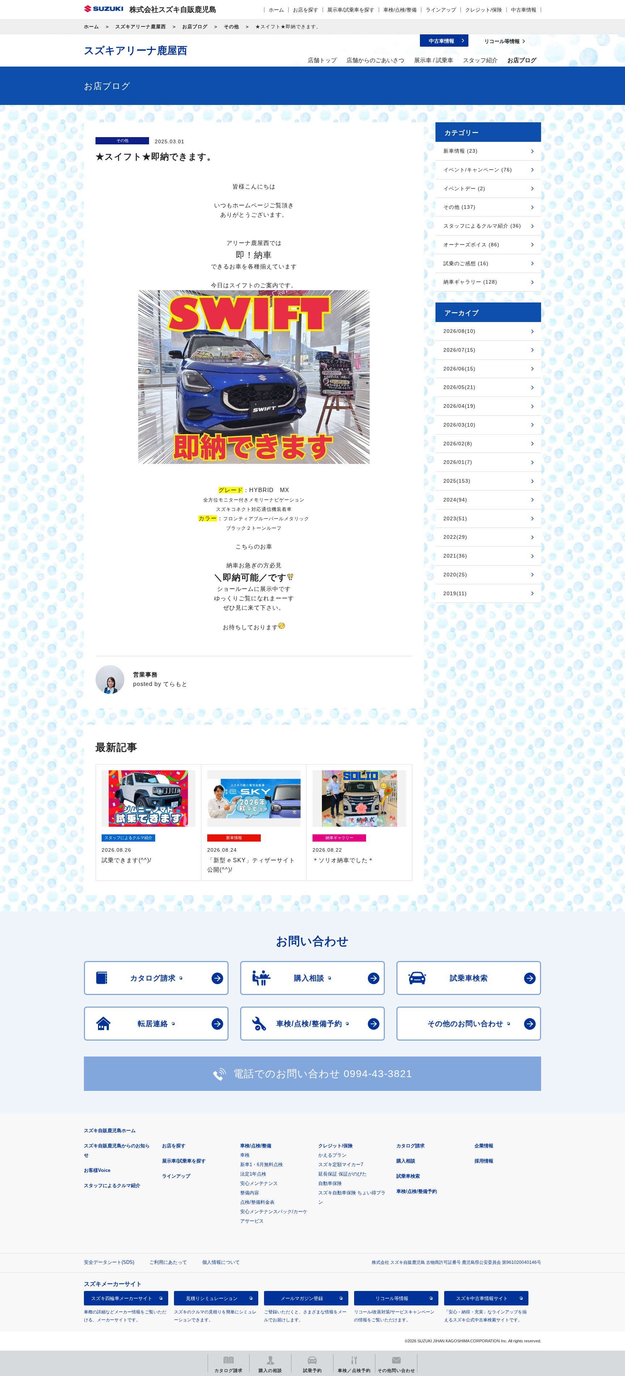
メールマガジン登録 (302, 1298)
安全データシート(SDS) (109, 1262)
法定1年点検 (253, 1174)
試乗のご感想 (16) (466, 263)
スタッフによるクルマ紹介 (112, 1185)
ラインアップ (441, 9)
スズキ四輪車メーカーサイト (121, 1298)
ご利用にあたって (168, 1262)
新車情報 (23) (460, 151)
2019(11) (455, 593)
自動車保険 (330, 1183)
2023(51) (455, 518)
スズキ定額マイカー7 (340, 1164)
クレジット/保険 (483, 9)
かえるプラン (332, 1155)
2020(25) (455, 574)
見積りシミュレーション (212, 1298)
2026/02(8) (457, 443)
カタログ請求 (410, 1145)
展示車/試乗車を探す (350, 9)
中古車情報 (523, 9)
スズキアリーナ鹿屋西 (140, 26)
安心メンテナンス (259, 1183)
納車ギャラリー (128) (470, 282)
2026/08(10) (459, 331)
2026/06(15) (459, 369)
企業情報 (484, 1145)
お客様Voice (97, 1170)
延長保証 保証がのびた (342, 1174)
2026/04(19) (459, 406)
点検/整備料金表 (257, 1202)
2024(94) (455, 500)
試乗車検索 (408, 1176)
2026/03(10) (459, 425)
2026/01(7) (457, 462)
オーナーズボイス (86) (471, 244)
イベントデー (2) (464, 188)
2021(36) (455, 556)
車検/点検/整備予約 (416, 1191)
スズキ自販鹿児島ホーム (110, 1130)
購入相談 (405, 1161)
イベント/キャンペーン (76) (477, 170)
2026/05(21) (459, 387)
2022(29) (455, 537)
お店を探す (305, 9)
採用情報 (484, 1161)
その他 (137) (459, 207)
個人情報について (221, 1262)
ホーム (276, 9)
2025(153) (457, 481)
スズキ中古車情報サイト (482, 1298)
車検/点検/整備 (400, 9)
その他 (231, 26)
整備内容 (249, 1192)
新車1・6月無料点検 (261, 1164)
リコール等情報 (391, 1298)
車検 (245, 1155)
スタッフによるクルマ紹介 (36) (482, 226)
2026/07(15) (459, 350)
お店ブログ (195, 26)
